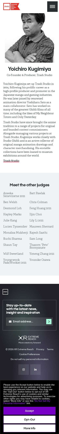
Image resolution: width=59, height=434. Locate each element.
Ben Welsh (10, 202)
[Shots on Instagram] (23, 369)
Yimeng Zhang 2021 (42, 253)
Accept (29, 410)
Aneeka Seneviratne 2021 (14, 195)
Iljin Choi (36, 214)
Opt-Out (29, 419)
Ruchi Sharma (12, 238)
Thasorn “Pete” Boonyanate (39, 246)
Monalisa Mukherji (15, 232)
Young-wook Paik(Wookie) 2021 (14, 261)
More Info (29, 428)
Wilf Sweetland (13, 253)
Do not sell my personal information (29, 359)
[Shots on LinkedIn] (35, 369)
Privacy (40, 349)
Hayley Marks (12, 214)
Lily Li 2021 (36, 220)
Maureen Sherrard (41, 226)
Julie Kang (10, 220)
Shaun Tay (10, 244)
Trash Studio (11, 160)
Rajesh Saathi (38, 232)
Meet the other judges (29, 184)
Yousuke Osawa (40, 259)
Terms (50, 349)
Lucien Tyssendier (15, 226)
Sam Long (36, 238)
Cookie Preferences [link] (29, 354)
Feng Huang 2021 (40, 208)
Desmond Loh (12, 208)
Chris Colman (39, 202)
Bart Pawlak (37, 193)
